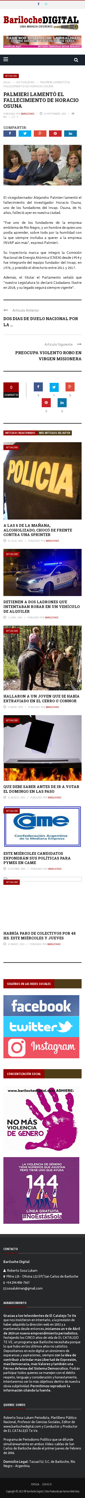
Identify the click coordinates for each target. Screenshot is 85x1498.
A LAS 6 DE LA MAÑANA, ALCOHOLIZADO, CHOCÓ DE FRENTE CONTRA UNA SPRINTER (37, 530)
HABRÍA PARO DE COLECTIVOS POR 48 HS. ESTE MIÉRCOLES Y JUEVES (39, 935)
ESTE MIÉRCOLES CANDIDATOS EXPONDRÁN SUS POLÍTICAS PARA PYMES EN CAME (37, 858)
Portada (35, 1484)
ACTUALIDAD (11, 75)
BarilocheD (27, 113)
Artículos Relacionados (20, 433)
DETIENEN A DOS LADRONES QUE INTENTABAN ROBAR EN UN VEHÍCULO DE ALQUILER (41, 606)
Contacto (47, 1484)
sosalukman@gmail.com (25, 1289)
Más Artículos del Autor (54, 433)
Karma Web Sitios (71, 1491)
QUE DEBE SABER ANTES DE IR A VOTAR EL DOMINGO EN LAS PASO (41, 789)
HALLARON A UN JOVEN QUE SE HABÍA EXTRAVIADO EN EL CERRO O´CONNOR (41, 698)
